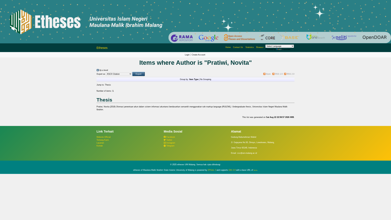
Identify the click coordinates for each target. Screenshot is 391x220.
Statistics (249, 47)
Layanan (100, 143)
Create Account (198, 55)
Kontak (100, 146)
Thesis (108, 85)
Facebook (170, 137)
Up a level (103, 70)
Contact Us (238, 47)
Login (187, 55)
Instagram (170, 143)
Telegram (170, 146)
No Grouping (205, 79)
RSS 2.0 (290, 74)
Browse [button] (259, 47)
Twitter (169, 140)
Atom (268, 74)
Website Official (104, 137)
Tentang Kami (103, 140)
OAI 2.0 (232, 170)
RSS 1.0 (279, 74)
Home (228, 47)
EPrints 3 (212, 170)
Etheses (102, 47)
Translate (286, 49)
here (255, 170)
